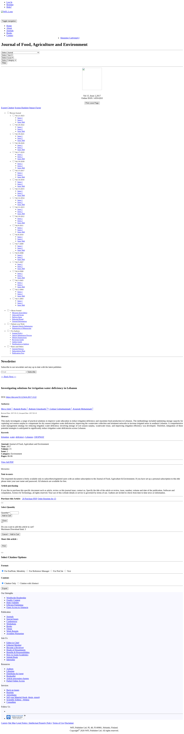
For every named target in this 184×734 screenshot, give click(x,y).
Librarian (10, 671)
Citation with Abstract (29, 583)
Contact (9, 35)
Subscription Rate (18, 351)
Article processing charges (17, 678)
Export (4, 588)
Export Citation (7, 108)
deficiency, (20, 437)
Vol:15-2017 (19, 171)
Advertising (11, 695)
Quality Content (13, 600)
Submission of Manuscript (21, 328)
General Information (19, 321)
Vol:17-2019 (19, 152)
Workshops (11, 624)
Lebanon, (29, 437)
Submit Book (12, 657)
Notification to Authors (20, 344)
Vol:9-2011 (19, 225)
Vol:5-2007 (19, 262)
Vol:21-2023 (19, 116)
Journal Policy (17, 333)
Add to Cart (6, 516)
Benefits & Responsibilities (17, 652)
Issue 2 (20, 120)
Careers (4, 723)
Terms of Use (58, 723)
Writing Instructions (19, 337)
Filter (4, 63)
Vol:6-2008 (19, 253)
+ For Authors (14, 331)
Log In (9, 2)
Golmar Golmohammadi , (61, 409)
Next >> (12, 376)
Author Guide (17, 342)
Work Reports (12, 631)
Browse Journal (15, 113)
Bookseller (11, 676)
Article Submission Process (22, 335)
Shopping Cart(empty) (69, 38)
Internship (10, 660)
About (9, 28)
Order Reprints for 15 (47, 499)
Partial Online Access (15, 681)
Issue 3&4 (21, 122)
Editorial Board (17, 319)
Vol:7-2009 (19, 244)
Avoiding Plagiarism (15, 633)
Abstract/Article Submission (22, 326)
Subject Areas (17, 317)
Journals (9, 30)
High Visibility (12, 602)
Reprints (10, 692)
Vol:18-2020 (19, 143)
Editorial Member (13, 645)
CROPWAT (39, 437)
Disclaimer (69, 723)
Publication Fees (18, 353)
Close (4, 521)
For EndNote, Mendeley (15, 571)
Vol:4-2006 (19, 271)
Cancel (5, 534)
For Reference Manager (39, 571)
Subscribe (31, 372)
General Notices (18, 349)
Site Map (12, 723)
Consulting (11, 702)
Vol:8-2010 (19, 235)
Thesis (9, 629)
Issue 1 (20, 118)
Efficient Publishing (14, 605)
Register (9, 4)
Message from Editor (19, 313)
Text (69, 571)
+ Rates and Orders (16, 347)
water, (12, 437)
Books (9, 33)
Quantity (5, 513)
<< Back (5, 376)
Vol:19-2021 (19, 134)
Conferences (11, 621)
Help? (9, 7)
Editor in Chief (12, 643)
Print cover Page (92, 103)
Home (9, 26)
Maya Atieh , (7, 409)
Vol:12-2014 (19, 198)
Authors (9, 669)
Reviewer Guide (18, 340)
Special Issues (12, 619)
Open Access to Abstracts (17, 607)
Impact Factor (35, 108)
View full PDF (7, 462)
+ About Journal (15, 311)
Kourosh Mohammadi (83, 409)
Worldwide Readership (16, 598)
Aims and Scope (18, 315)
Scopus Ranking (22, 108)
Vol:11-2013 (19, 207)
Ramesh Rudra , (21, 409)
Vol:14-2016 (19, 180)
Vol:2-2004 (19, 290)
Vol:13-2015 (19, 189)
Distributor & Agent (14, 673)
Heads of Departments (15, 650)
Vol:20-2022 (19, 125)
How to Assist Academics (17, 655)
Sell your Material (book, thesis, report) (23, 697)
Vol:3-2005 (19, 280)
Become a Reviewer (15, 647)
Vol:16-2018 (19, 161)
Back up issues (12, 690)
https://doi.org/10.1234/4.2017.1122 (21, 397)
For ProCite (58, 571)
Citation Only (10, 583)
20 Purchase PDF (29, 499)
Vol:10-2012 (19, 216)
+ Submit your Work (17, 324)
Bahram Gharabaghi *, (39, 409)
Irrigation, (5, 437)
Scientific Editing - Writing (17, 700)
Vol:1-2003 (19, 299)
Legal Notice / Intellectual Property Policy (34, 723)
